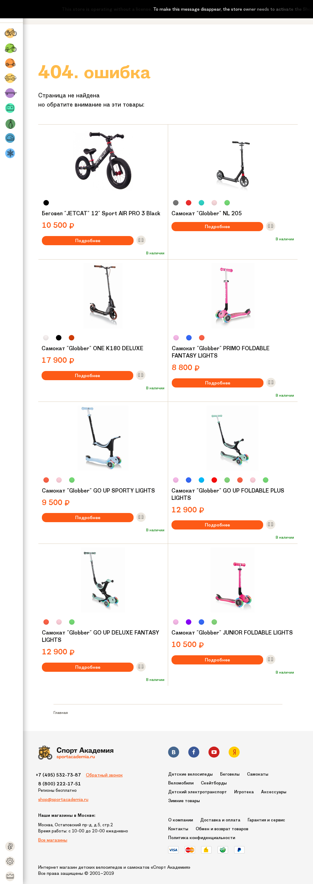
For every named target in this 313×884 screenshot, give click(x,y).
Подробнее (87, 241)
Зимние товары (184, 801)
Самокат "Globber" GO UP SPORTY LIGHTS (98, 490)
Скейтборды (214, 783)
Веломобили (180, 783)
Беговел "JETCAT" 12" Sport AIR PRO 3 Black (101, 213)
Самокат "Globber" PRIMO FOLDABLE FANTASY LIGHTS (221, 352)
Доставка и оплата (220, 820)
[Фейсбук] (193, 753)
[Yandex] (234, 753)
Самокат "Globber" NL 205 (206, 213)
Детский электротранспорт (197, 792)
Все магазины (52, 840)
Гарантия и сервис (266, 820)
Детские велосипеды (190, 774)
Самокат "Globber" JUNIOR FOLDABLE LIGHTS (232, 632)
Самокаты (257, 774)
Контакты (178, 829)
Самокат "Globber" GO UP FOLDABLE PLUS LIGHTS (227, 494)
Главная (60, 712)
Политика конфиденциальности (201, 838)
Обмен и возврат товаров (222, 829)
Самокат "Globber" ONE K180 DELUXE (92, 348)
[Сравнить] (141, 240)
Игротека (244, 792)
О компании (180, 820)
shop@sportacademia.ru (63, 799)
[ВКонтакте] (173, 753)
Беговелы (230, 774)
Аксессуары (273, 792)
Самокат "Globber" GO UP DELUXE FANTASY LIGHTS (100, 636)
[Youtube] (213, 753)
